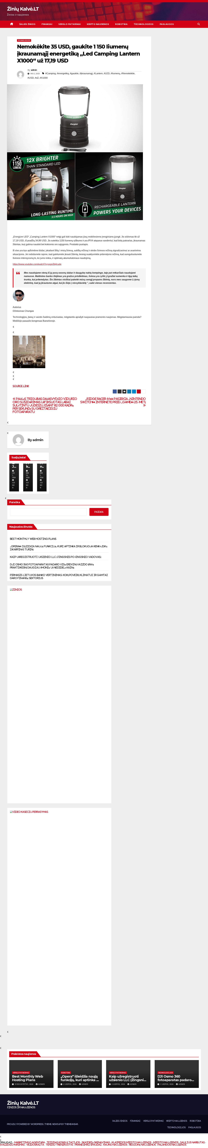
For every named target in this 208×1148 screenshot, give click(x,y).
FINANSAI (47, 24)
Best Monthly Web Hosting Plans (33, 539)
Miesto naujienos (165, 1142)
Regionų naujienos (142, 1144)
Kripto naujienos (98, 24)
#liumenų (115, 73)
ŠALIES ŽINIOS (27, 24)
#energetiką (63, 73)
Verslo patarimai (69, 24)
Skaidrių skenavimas (96, 1142)
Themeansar (71, 1124)
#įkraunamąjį (86, 73)
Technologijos (144, 24)
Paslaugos (167, 24)
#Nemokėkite (128, 73)
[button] (199, 24)
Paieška (14, 502)
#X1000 (44, 78)
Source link (21, 386)
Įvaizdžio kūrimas (12, 1144)
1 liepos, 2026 (167, 1084)
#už (37, 78)
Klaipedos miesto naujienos (131, 1142)
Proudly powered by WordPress (25, 1124)
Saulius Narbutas (192, 1142)
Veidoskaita (35, 1144)
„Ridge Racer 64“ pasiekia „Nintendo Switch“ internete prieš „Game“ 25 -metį (113, 400)
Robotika (121, 24)
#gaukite (74, 73)
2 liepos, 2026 (70, 1084)
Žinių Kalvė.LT (23, 9)
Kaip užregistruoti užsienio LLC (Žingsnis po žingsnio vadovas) (55, 557)
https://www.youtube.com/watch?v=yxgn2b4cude (37, 264)
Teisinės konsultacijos (63, 1142)
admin (34, 70)
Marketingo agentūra (29, 1142)
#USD (31, 78)
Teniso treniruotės (59, 1144)
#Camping (50, 73)
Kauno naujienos (115, 1144)
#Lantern (98, 73)
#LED (107, 73)
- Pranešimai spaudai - (88, 1144)
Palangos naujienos (172, 1144)
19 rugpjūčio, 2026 (24, 1084)
